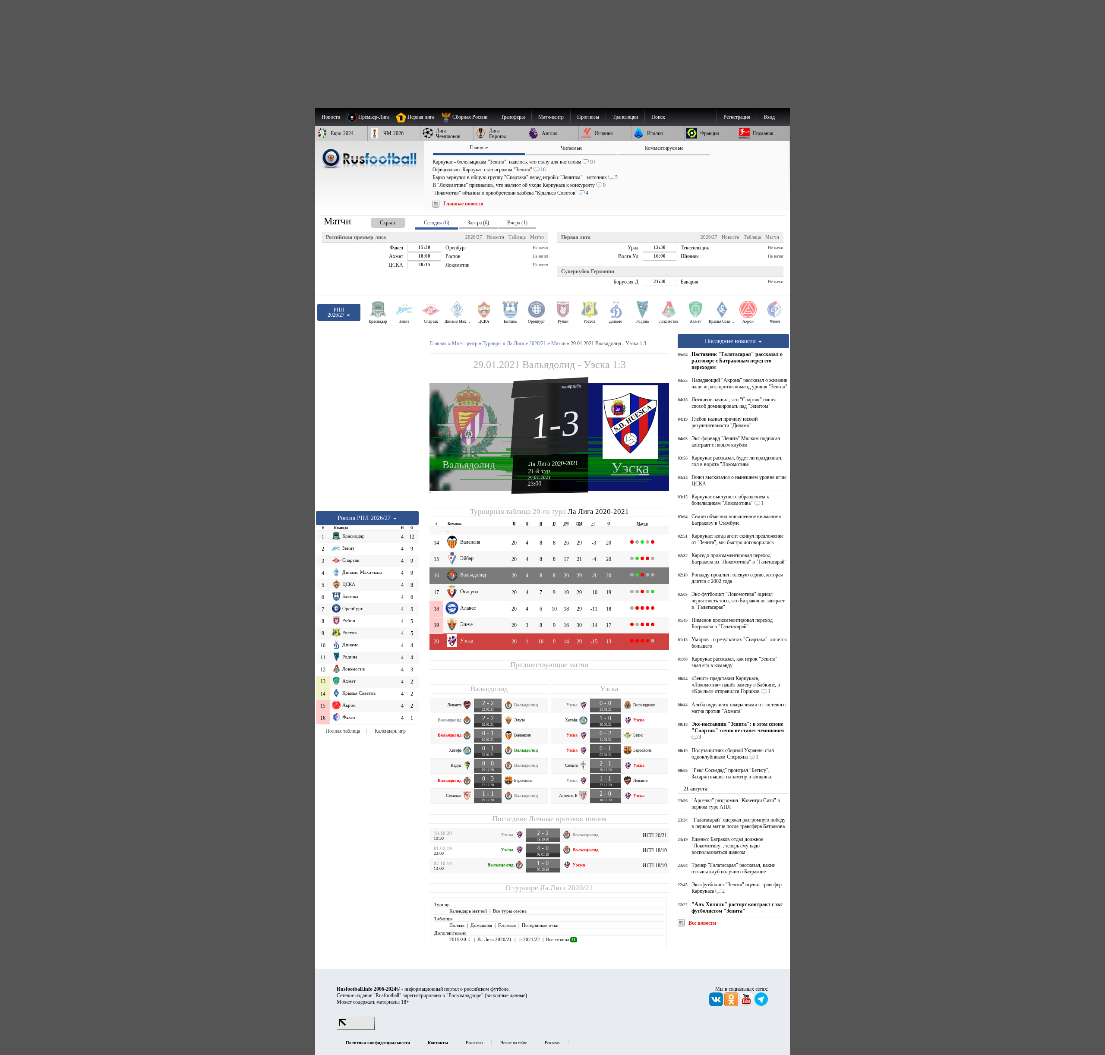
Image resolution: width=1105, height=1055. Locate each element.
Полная (456, 925)
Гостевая (507, 925)
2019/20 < (460, 939)
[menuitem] (467, 117)
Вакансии (474, 1042)
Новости (495, 236)
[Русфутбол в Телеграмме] (761, 1004)
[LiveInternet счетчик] (356, 1028)
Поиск (658, 117)
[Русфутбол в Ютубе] (747, 1004)
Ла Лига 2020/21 (566, 888)
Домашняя (481, 925)
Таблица (517, 236)
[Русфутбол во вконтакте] (716, 1004)
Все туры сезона (510, 910)
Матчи (537, 236)
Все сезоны (561, 939)
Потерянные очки (540, 925)
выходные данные (505, 995)
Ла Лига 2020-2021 (553, 463)
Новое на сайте (513, 1042)
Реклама (552, 1042)
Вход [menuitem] (769, 117)
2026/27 (473, 236)
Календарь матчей (468, 910)
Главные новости (463, 204)
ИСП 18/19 (655, 850)
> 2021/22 (529, 939)
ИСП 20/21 (655, 835)
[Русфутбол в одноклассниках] (731, 1004)
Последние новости (731, 340)
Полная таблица (342, 731)
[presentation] (379, 221)
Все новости (702, 923)
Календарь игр (390, 731)
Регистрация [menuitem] (736, 117)
